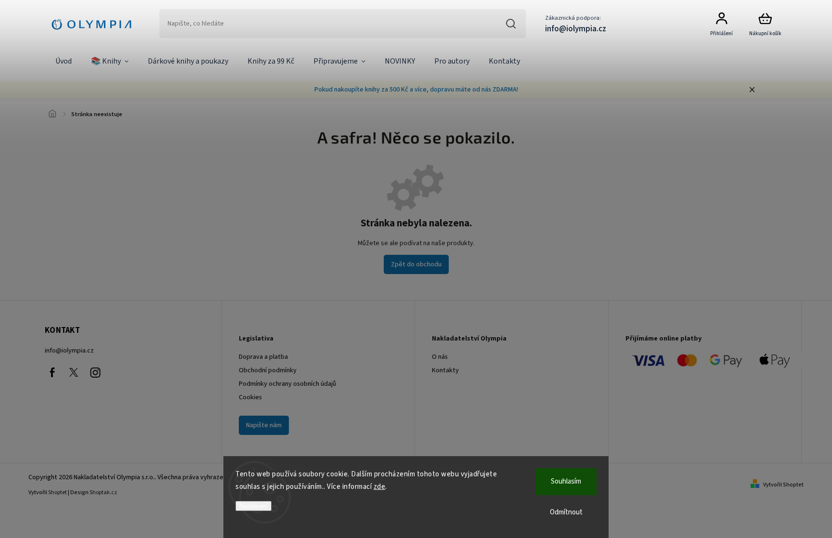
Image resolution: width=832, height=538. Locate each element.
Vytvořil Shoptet (783, 485)
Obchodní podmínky (268, 370)
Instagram (95, 372)
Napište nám (264, 425)
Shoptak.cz (103, 492)
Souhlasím (566, 481)
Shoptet (57, 492)
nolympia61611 (73, 372)
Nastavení (253, 506)
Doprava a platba (263, 357)
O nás (440, 357)
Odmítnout (566, 512)
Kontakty (445, 370)
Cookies (250, 397)
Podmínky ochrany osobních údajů (287, 384)
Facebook (52, 372)
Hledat (511, 24)
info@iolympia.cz (69, 350)
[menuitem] (63, 61)
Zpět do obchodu (416, 264)
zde (380, 487)
